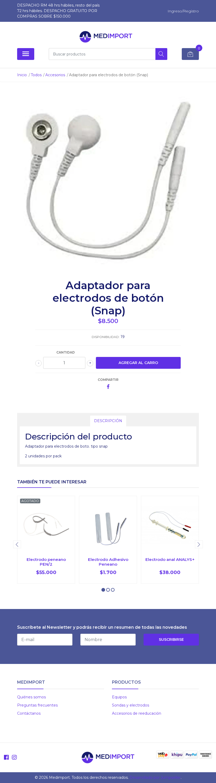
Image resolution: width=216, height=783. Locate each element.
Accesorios (55, 75)
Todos (36, 75)
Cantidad (65, 352)
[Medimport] (106, 37)
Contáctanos (29, 713)
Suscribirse (171, 639)
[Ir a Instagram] (14, 757)
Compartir (108, 380)
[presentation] (17, 544)
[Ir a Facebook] (6, 757)
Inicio (22, 75)
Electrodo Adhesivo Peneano (108, 562)
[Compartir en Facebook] (108, 387)
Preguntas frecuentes (37, 705)
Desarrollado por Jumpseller (155, 777)
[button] (103, 590)
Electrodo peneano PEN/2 (46, 562)
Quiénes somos (31, 697)
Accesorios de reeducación (136, 713)
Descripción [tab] (108, 420)
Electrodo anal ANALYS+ (170, 559)
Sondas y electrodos (130, 705)
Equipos (119, 697)
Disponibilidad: (106, 337)
